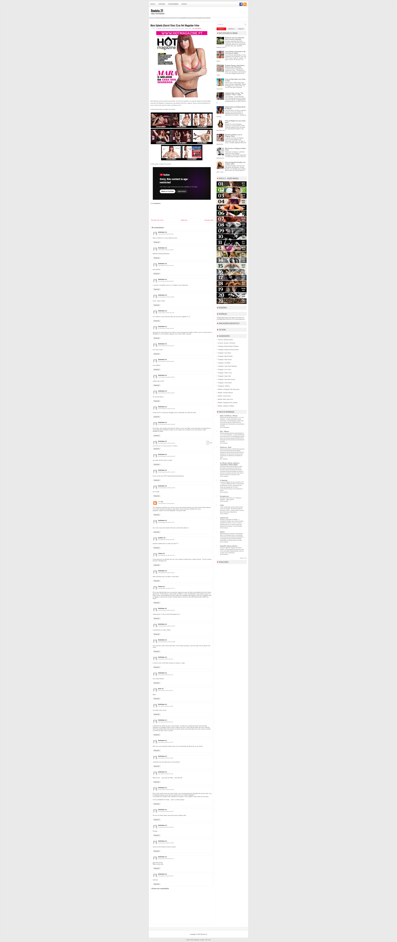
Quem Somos (161, 4)
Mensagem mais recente (157, 220)
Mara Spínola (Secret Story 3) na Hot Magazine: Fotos (174, 25)
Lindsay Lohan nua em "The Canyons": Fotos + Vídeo (234, 93)
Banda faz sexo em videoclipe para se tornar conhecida (234, 38)
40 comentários (197, 28)
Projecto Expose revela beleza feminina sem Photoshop (234, 66)
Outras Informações (173, 4)
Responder (156, 242)
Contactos (184, 4)
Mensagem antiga (208, 220)
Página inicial (184, 220)
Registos (241, 29)
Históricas (231, 29)
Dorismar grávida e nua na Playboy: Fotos (233, 135)
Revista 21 (152, 4)
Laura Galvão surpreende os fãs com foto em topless (235, 52)
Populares (221, 29)
